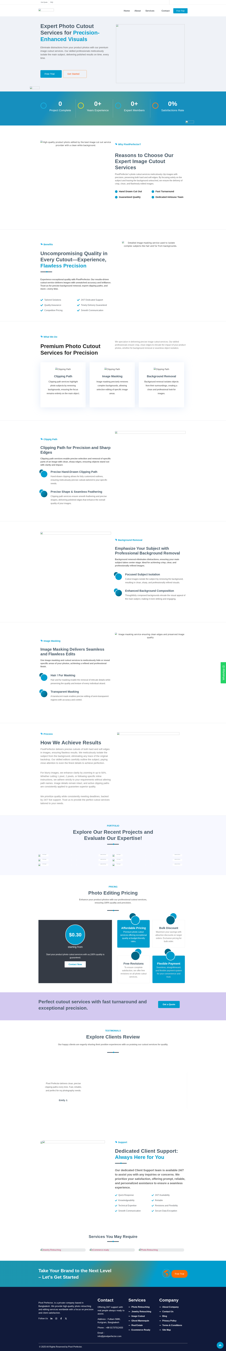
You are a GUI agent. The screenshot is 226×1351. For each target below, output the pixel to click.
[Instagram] (56, 1318)
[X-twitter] (66, 1318)
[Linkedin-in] (51, 1318)
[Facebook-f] (61, 1318)
